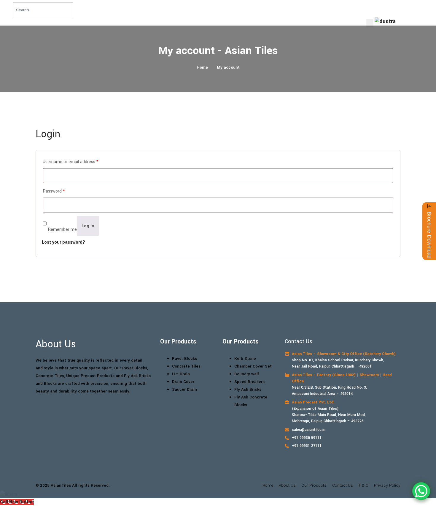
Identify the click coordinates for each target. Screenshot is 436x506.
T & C (363, 485)
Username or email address (70, 161)
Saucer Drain (184, 389)
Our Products (314, 485)
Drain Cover (183, 381)
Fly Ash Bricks (247, 389)
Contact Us (342, 485)
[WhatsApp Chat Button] (421, 491)
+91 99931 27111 (307, 445)
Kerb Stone (245, 358)
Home (202, 67)
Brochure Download (429, 235)
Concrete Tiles (186, 366)
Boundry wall (246, 374)
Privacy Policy (387, 485)
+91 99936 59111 (307, 437)
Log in (88, 226)
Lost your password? (63, 242)
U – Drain (181, 374)
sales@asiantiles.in (308, 429)
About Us (287, 485)
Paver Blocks (184, 358)
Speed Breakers (249, 381)
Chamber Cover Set (253, 366)
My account (228, 67)
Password (54, 191)
